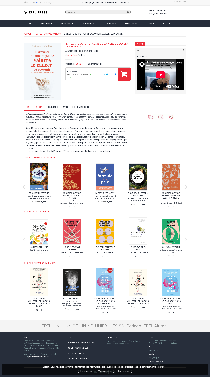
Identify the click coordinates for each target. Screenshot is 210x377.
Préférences (86, 371)
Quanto (79, 64)
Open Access (131, 23)
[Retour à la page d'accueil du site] (35, 12)
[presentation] (24, 186)
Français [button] (49, 3)
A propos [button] (45, 23)
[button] (42, 71)
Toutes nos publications (47, 34)
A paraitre (110, 23)
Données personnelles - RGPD (81, 343)
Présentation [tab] (34, 107)
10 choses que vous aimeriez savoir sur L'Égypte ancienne (171, 195)
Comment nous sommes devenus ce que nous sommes (171, 301)
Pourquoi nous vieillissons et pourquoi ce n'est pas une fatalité (138, 301)
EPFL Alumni (156, 325)
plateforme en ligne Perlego (38, 357)
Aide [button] (150, 23)
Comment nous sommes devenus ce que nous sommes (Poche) (105, 301)
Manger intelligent (39, 247)
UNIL (58, 325)
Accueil (27, 34)
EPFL (46, 325)
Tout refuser (124, 371)
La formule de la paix (105, 193)
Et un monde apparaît (39, 193)
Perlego (134, 325)
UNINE (86, 325)
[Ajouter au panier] (124, 74)
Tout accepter (105, 371)
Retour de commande (77, 359)
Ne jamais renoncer (72, 299)
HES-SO (116, 325)
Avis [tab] (65, 107)
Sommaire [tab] (53, 107)
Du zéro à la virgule (171, 247)
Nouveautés (112, 337)
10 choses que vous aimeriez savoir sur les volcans (72, 195)
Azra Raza (73, 55)
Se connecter (180, 2)
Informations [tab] (80, 107)
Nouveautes (89, 23)
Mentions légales (76, 353)
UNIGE (71, 325)
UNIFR (101, 325)
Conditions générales (78, 348)
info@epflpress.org (158, 13)
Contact (168, 23)
